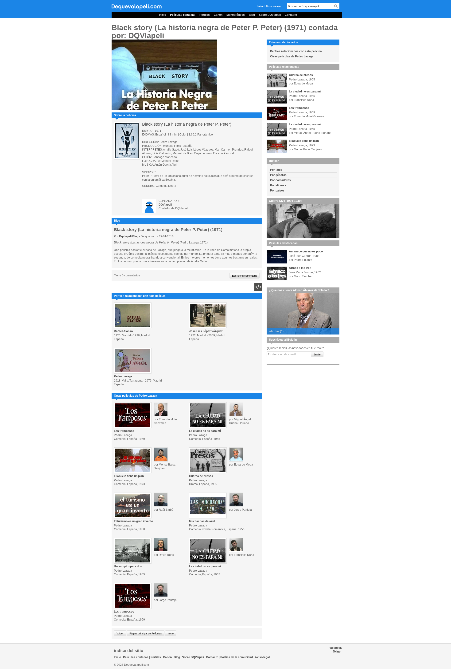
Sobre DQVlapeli (270, 14)
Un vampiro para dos (128, 566)
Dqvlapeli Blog (129, 236)
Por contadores (280, 180)
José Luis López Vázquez (206, 331)
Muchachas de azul (202, 521)
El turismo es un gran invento (133, 521)
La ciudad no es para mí (205, 431)
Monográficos (235, 14)
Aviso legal (262, 657)
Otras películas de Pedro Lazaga (291, 56)
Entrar (260, 6)
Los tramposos (124, 431)
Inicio (162, 14)
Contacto (291, 14)
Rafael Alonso (123, 331)
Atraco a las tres (300, 268)
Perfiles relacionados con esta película (296, 51)
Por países (277, 190)
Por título (276, 169)
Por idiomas (278, 185)
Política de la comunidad (236, 657)
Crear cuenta (273, 6)
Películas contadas (182, 14)
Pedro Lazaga (123, 376)
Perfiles (204, 14)
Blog (252, 14)
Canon (218, 14)
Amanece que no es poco (306, 251)
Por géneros (278, 175)
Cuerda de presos (201, 476)
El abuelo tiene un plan (129, 476)
